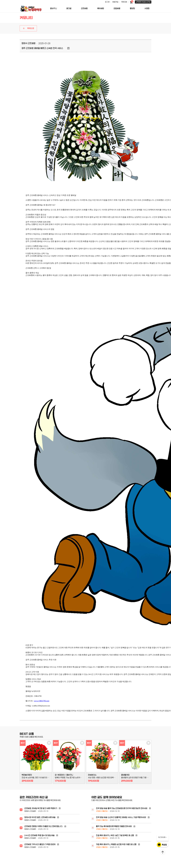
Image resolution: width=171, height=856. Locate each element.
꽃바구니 (53, 8)
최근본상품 (161, 837)
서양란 (146, 8)
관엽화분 (117, 8)
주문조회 (124, 2)
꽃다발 (68, 8)
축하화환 (100, 8)
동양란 (132, 8)
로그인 (107, 2)
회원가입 (115, 2)
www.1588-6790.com (41, 701)
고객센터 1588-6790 (143, 2)
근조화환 (84, 8)
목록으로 (30, 28)
